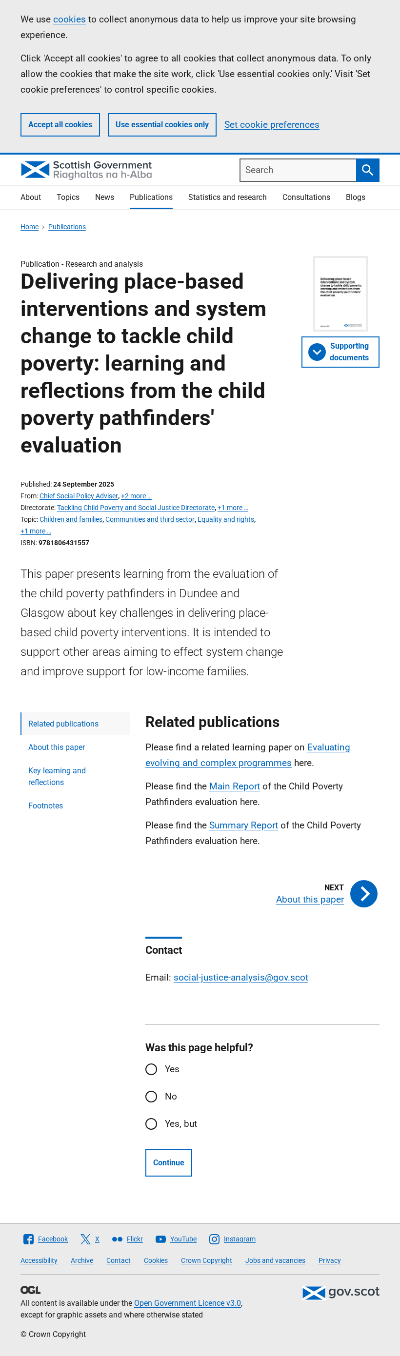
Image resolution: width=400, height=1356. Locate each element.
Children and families (71, 519)
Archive (82, 1260)
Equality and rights (226, 519)
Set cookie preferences (272, 124)
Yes (172, 1069)
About (30, 197)
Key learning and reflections (57, 776)
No (171, 1096)
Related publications (63, 723)
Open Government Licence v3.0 (187, 1303)
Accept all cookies (60, 124)
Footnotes (45, 805)
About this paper (56, 747)
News (104, 197)
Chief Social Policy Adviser (79, 496)
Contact (118, 1260)
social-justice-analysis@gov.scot (241, 977)
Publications (151, 197)
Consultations (306, 197)
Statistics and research (227, 197)
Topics (68, 197)
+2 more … (136, 496)
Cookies (156, 1260)
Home (29, 227)
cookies (69, 19)
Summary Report (243, 825)
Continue (168, 1162)
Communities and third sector (150, 519)
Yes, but (181, 1123)
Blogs (355, 197)
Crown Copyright (206, 1260)
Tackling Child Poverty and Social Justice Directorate (136, 507)
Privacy (330, 1260)
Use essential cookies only (162, 124)
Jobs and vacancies (275, 1260)
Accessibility (39, 1260)
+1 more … (233, 507)
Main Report (234, 786)
